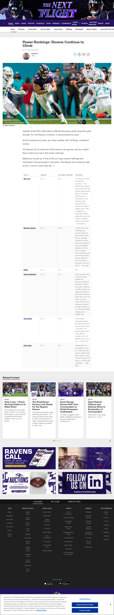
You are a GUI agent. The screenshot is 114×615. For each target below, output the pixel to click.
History (9, 530)
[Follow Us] (84, 483)
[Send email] (84, 56)
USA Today (28, 345)
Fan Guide (89, 538)
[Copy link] (88, 54)
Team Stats (9, 519)
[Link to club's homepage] (4, 23)
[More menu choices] (79, 23)
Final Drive (47, 525)
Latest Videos (47, 512)
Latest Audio (47, 515)
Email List (106, 517)
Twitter (106, 528)
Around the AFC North (27, 549)
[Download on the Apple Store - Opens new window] (49, 584)
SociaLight (28, 538)
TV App (106, 521)
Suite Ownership (68, 538)
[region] (57, 604)
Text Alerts (68, 549)
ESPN (26, 270)
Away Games (68, 541)
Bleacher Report (30, 228)
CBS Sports (28, 319)
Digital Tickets (68, 545)
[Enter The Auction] (29, 483)
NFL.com (27, 179)
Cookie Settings (84, 599)
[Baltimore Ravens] (57, 594)
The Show (47, 528)
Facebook (106, 525)
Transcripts (27, 565)
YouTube (106, 539)
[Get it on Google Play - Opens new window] (64, 584)
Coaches (9, 523)
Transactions (9, 515)
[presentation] (110, 441)
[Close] (110, 604)
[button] (54, 441)
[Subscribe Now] (29, 458)
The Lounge (47, 541)
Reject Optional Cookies (85, 605)
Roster (10, 512)
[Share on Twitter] (79, 56)
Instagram (106, 532)
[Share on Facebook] (75, 56)
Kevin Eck (35, 53)
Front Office (9, 526)
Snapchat (106, 536)
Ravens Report (47, 532)
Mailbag (27, 534)
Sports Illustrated (30, 274)
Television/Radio (47, 550)
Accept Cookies (84, 610)
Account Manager (68, 517)
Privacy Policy (41, 610)
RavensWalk (88, 547)
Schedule (88, 512)
